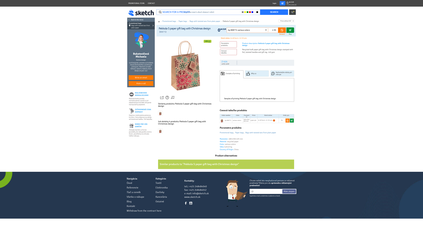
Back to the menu (137, 20)
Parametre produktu (225, 44)
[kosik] (282, 3)
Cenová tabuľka (224, 52)
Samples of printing (233, 73)
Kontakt (131, 206)
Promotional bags (139, 25)
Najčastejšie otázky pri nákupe (284, 73)
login (274, 3)
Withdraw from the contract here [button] (144, 210)
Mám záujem (289, 191)
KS (275, 30)
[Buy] (290, 30)
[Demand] (282, 30)
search (274, 12)
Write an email (141, 77)
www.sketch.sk (192, 197)
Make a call (141, 83)
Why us (253, 73)
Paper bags (183, 21)
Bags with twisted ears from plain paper (205, 21)
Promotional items (136, 3)
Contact (151, 3)
